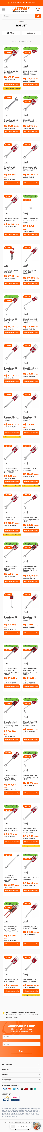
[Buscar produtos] (38, 16)
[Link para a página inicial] (17, 21)
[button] (32, 33)
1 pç (6, 66)
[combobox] (21, 16)
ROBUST (23, 22)
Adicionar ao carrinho (12, 84)
